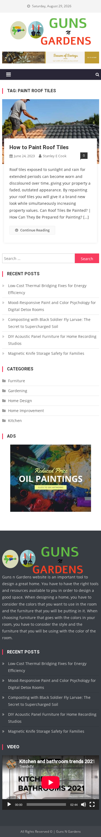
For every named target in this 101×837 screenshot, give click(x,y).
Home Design (20, 400)
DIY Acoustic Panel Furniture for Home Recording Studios (52, 340)
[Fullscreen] (92, 804)
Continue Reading (35, 230)
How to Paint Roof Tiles (39, 147)
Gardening (17, 390)
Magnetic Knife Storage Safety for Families (46, 353)
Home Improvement (26, 410)
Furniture (16, 380)
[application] (50, 782)
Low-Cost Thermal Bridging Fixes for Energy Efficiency (47, 289)
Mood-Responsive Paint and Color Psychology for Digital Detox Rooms (52, 306)
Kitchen (15, 420)
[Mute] (83, 804)
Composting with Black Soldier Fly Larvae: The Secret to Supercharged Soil (49, 323)
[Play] (9, 804)
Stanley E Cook (55, 155)
